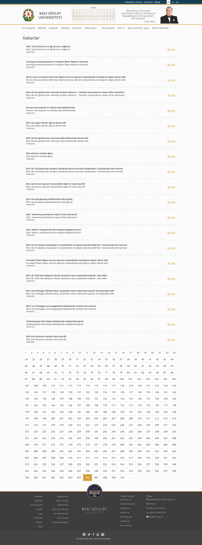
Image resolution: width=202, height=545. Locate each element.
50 (62, 366)
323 (27, 464)
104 (156, 379)
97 (99, 379)
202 (70, 418)
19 (145, 352)
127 (44, 392)
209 (131, 418)
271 (44, 444)
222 (87, 425)
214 (174, 418)
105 (165, 379)
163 (44, 405)
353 (131, 471)
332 (105, 464)
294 (87, 451)
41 (150, 359)
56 (106, 366)
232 (174, 425)
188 (105, 411)
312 (87, 457)
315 (113, 457)
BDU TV (120, 28)
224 (105, 425)
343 (44, 471)
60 (135, 366)
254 (53, 438)
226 (122, 425)
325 (44, 464)
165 (62, 405)
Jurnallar (38, 509)
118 (122, 385)
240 (87, 431)
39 (135, 359)
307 (44, 457)
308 (53, 457)
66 (26, 372)
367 (96, 477)
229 (148, 425)
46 (33, 366)
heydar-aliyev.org (127, 504)
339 (165, 464)
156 (139, 398)
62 (150, 366)
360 (36, 477)
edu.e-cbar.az (125, 526)
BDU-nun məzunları (60, 509)
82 (142, 372)
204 (87, 418)
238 (70, 431)
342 (36, 471)
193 (148, 411)
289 (44, 451)
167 (79, 405)
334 (122, 464)
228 (139, 425)
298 (122, 451)
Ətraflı (171, 50)
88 (33, 379)
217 (44, 425)
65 (172, 366)
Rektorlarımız (63, 505)
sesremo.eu (125, 521)
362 (53, 477)
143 (27, 398)
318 (139, 457)
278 (105, 444)
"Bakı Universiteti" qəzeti (138, 28)
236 (53, 431)
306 (36, 457)
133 (96, 392)
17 (130, 352)
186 (87, 411)
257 (79, 438)
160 (174, 398)
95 (84, 379)
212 (157, 418)
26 (40, 359)
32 (84, 359)
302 (157, 451)
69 (48, 372)
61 (142, 366)
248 (157, 431)
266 (157, 438)
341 (27, 471)
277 (96, 444)
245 (131, 431)
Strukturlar (53, 28)
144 (36, 398)
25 (33, 359)
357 (165, 471)
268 (174, 438)
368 (105, 477)
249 (165, 431)
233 (27, 431)
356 (157, 471)
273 (62, 444)
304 (174, 451)
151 (96, 398)
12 (94, 352)
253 (44, 438)
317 (131, 457)
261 (113, 438)
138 (139, 392)
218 (53, 425)
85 (164, 372)
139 (148, 392)
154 (122, 398)
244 (122, 431)
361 (44, 477)
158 (157, 398)
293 (79, 451)
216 (36, 425)
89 (40, 379)
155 (131, 398)
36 (113, 359)
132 (87, 392)
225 (113, 425)
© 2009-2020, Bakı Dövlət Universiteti (93, 539)
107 (27, 385)
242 (105, 431)
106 (173, 379)
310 (70, 457)
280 (122, 444)
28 (55, 359)
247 (148, 431)
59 (128, 366)
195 (165, 411)
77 (106, 372)
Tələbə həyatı (90, 28)
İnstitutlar (76, 28)
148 (70, 398)
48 (48, 366)
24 (26, 359)
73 (77, 372)
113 (79, 385)
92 (62, 379)
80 (128, 372)
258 (87, 438)
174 (139, 405)
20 (152, 352)
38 (128, 359)
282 (139, 444)
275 (79, 444)
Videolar (39, 522)
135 (113, 392)
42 (157, 359)
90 (48, 379)
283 (148, 444)
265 (148, 438)
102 (139, 379)
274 (70, 444)
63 (157, 366)
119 (131, 385)
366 (87, 477)
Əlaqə (157, 2)
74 (84, 372)
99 (113, 379)
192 (139, 411)
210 (139, 418)
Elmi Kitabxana (36, 505)
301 (148, 451)
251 (27, 438)
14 (108, 352)
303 (165, 451)
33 (91, 359)
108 (36, 385)
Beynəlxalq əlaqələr (61, 522)
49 (55, 366)
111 (62, 385)
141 (165, 392)
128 (53, 392)
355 (148, 471)
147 (62, 398)
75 (91, 372)
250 (174, 431)
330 (87, 464)
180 (36, 411)
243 (113, 431)
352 (122, 471)
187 (96, 411)
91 (55, 379)
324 (36, 464)
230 (157, 425)
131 (79, 392)
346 (70, 471)
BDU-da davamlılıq (160, 28)
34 (99, 359)
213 (165, 418)
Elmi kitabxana (108, 28)
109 (44, 385)
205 (96, 418)
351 (113, 471)
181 (44, 411)
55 (99, 366)
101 (130, 379)
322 (174, 457)
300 (139, 451)
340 (174, 464)
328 (70, 464)
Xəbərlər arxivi (63, 496)
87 (26, 379)
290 (53, 451)
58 (121, 366)
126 (36, 392)
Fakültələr (65, 28)
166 (70, 405)
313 (96, 457)
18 (137, 352)
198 (36, 418)
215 (27, 425)
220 (70, 425)
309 (62, 457)
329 (79, 464)
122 (157, 385)
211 (148, 418)
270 (36, 444)
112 (70, 385)
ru (173, 2)
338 (157, 464)
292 (70, 451)
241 (96, 431)
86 (172, 372)
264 (139, 438)
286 (174, 444)
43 (164, 359)
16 (123, 352)
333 (113, 464)
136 (122, 392)
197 (27, 418)
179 (27, 411)
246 (139, 431)
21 (159, 352)
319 (148, 457)
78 (113, 372)
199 (44, 418)
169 (96, 405)
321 (165, 457)
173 (131, 405)
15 (116, 352)
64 (164, 366)
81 (135, 372)
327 (62, 464)
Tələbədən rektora (133, 2)
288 (36, 451)
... (129, 477)
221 (79, 425)
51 (70, 366)
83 (150, 372)
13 (101, 352)
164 (53, 405)
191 (131, 411)
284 (157, 444)
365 (79, 477)
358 (174, 471)
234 (36, 431)
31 (77, 359)
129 (62, 392)
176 (157, 405)
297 (113, 451)
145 (44, 398)
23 (174, 352)
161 (27, 405)
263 (131, 438)
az (168, 2)
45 (26, 366)
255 (62, 438)
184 (70, 411)
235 (44, 431)
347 (79, 471)
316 (122, 457)
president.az (125, 508)
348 (87, 471)
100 (122, 379)
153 (113, 398)
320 (157, 457)
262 (122, 438)
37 (121, 359)
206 (105, 418)
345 (62, 471)
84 (157, 372)
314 (105, 457)
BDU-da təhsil (63, 518)
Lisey (40, 514)
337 (148, 464)
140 (157, 392)
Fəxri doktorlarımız (61, 514)
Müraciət (148, 2)
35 (106, 359)
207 (113, 418)
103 (148, 379)
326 (53, 464)
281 (131, 444)
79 (121, 372)
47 (40, 366)
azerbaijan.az (125, 500)
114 (87, 385)
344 (53, 471)
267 (165, 438)
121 (148, 385)
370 (122, 477)
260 (105, 438)
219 (62, 425)
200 (53, 418)
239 (79, 431)
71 (62, 372)
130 (70, 392)
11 (86, 352)
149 (79, 398)
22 (167, 352)
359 (27, 477)
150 (87, 398)
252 (36, 438)
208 (122, 418)
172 (122, 405)
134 (105, 392)
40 (142, 359)
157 (148, 398)
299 (131, 451)
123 (165, 385)
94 (77, 379)
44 (172, 359)
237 (62, 431)
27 (48, 359)
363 (62, 477)
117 (113, 385)
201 (62, 418)
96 (91, 379)
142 (174, 392)
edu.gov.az (124, 513)
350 (105, 471)
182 (53, 411)
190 (122, 411)
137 (131, 392)
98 (106, 379)
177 (165, 405)
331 (96, 464)
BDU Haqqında (28, 28)
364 (70, 477)
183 (62, 411)
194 (157, 411)
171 (113, 405)
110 (53, 385)
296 (105, 451)
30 (70, 359)
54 (91, 366)
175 (148, 405)
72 (70, 372)
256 (70, 438)
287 (27, 451)
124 (174, 385)
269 (27, 444)
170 (105, 405)
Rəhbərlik (42, 28)
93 (70, 379)
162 (36, 405)
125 (27, 392)
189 (113, 411)
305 (27, 457)
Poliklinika (38, 518)
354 (139, 471)
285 (165, 444)
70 (55, 372)
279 (113, 444)
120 (139, 385)
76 (99, 372)
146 (53, 398)
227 (131, 425)
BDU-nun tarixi (62, 501)
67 (33, 372)
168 (87, 405)
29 (62, 359)
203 (79, 418)
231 (165, 425)
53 (84, 366)
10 (79, 352)
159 (165, 398)
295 (96, 451)
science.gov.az (126, 517)
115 (96, 385)
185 (79, 411)
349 (96, 471)
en (177, 2)
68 (40, 372)
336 (139, 464)
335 (131, 464)
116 (105, 385)
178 (174, 405)
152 (105, 398)
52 (77, 366)
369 (113, 477)
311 (79, 457)
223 (96, 425)
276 (87, 444)
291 (62, 451)
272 (53, 444)
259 (96, 438)
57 (113, 366)
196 (174, 411)
